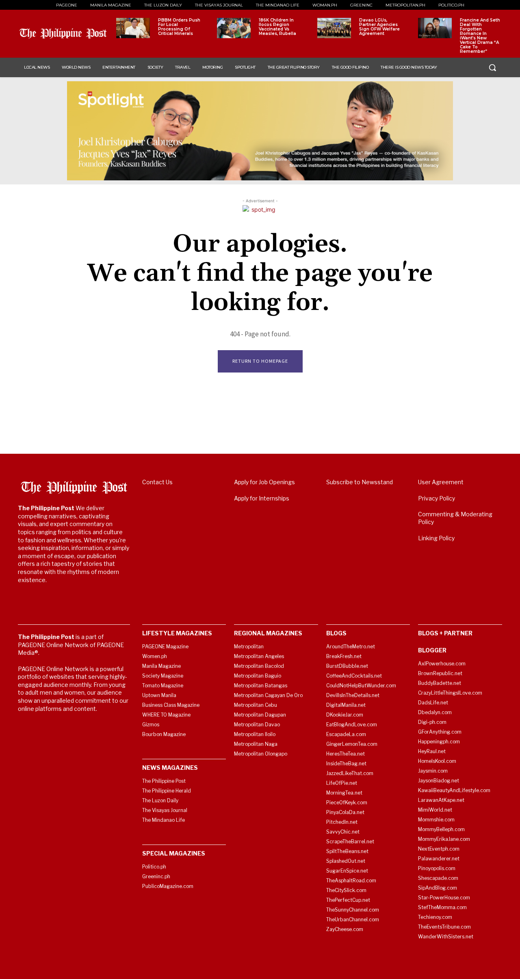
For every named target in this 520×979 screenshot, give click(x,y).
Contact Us (157, 482)
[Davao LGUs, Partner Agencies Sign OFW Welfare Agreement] (334, 28)
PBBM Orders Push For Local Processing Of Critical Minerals (179, 26)
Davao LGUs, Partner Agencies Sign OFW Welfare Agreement (379, 26)
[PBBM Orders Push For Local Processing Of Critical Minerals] (133, 28)
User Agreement (441, 482)
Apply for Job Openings (264, 482)
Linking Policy (436, 538)
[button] (492, 67)
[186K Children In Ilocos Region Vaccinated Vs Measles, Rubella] (234, 28)
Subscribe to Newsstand (359, 482)
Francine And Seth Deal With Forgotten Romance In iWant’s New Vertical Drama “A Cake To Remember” (480, 35)
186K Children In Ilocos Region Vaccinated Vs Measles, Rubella (277, 26)
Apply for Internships (261, 498)
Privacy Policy (436, 498)
